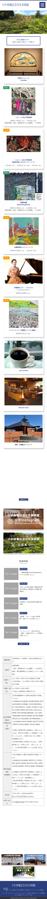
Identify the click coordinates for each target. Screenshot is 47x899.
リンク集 (30, 895)
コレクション (36, 890)
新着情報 (43, 893)
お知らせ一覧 (23, 644)
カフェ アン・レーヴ (12, 893)
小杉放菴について (28, 890)
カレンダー (5, 893)
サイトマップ (25, 895)
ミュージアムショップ (23, 893)
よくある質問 (18, 895)
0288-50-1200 (19, 802)
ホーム (10, 890)
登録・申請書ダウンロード (34, 893)
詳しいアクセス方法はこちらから (23, 796)
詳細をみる (23, 499)
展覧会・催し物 (16, 890)
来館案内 (22, 890)
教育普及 (42, 890)
